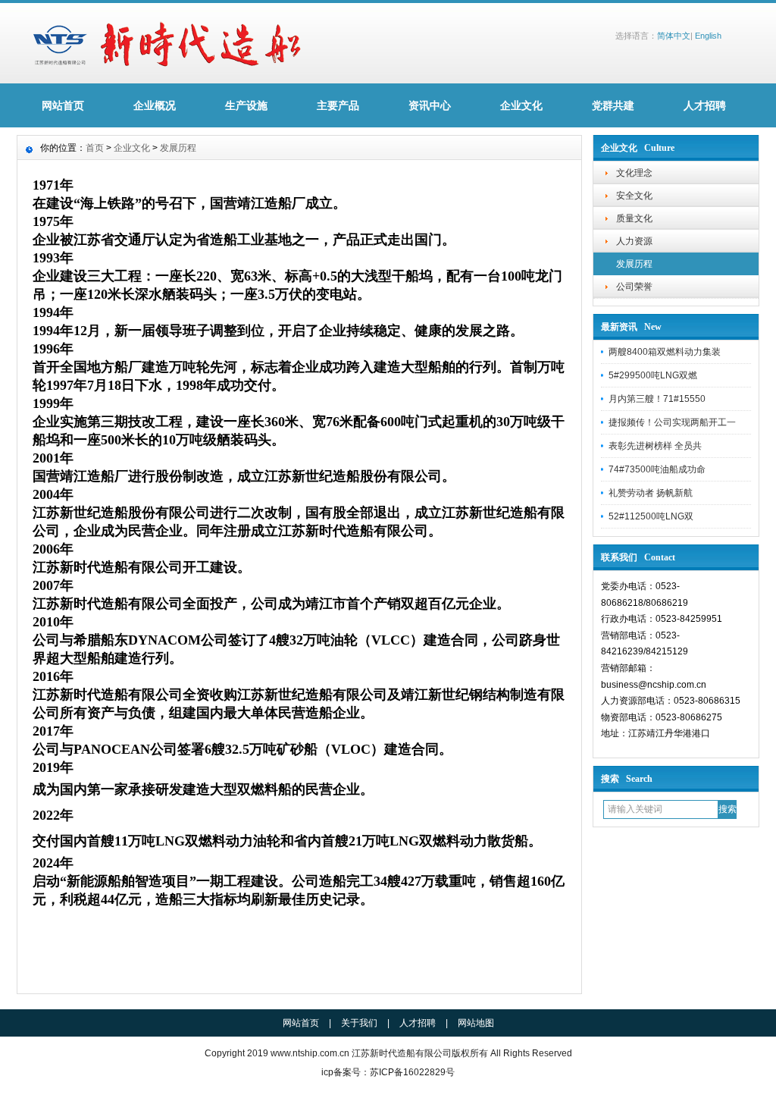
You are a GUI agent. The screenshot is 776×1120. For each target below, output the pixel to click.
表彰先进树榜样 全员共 (655, 446)
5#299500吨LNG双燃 (653, 375)
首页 (95, 148)
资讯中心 (429, 105)
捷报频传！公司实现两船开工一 (672, 422)
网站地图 (476, 1023)
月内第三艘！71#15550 (657, 399)
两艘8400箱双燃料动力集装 (665, 352)
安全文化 (634, 195)
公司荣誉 (634, 286)
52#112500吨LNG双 (651, 516)
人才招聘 (705, 105)
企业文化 (521, 105)
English (708, 35)
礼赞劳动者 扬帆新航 (651, 493)
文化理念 (634, 173)
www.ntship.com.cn (310, 1053)
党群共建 (613, 105)
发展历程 (634, 264)
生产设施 (246, 105)
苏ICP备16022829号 (412, 1072)
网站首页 (63, 105)
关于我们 (359, 1023)
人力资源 (634, 241)
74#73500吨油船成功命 (657, 469)
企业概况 (154, 105)
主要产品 (338, 105)
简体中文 (673, 35)
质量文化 (634, 218)
